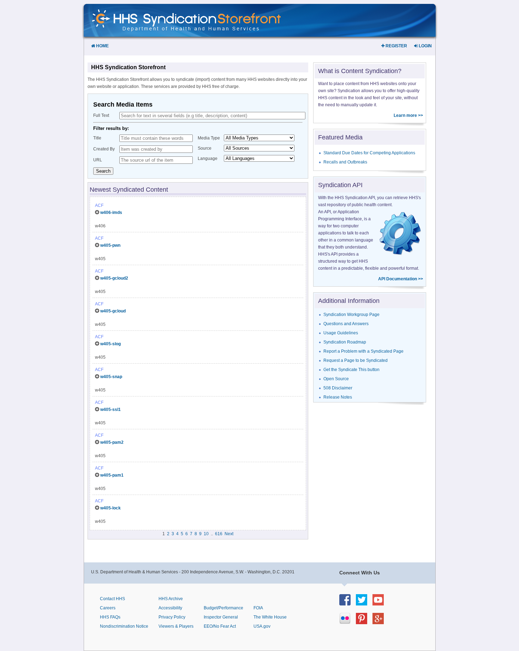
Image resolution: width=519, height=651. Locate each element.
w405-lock (110, 508)
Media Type (209, 138)
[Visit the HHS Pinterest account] (364, 622)
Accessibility (170, 607)
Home (102, 45)
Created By (104, 149)
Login (425, 45)
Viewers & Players (176, 626)
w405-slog (110, 343)
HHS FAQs (110, 617)
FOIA (258, 607)
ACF (99, 205)
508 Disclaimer (337, 388)
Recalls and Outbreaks (345, 162)
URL (97, 159)
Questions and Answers (346, 323)
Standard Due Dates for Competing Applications (369, 152)
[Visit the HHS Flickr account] (347, 622)
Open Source (336, 378)
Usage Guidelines (340, 332)
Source (204, 148)
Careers (107, 607)
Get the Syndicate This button (351, 369)
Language (207, 158)
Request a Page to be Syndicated (355, 360)
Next (229, 533)
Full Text (101, 115)
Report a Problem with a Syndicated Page (363, 351)
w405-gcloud (113, 311)
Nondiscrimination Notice (124, 626)
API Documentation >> (400, 278)
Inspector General (221, 617)
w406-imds (111, 212)
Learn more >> (408, 115)
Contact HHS (112, 598)
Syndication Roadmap (344, 342)
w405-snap (111, 376)
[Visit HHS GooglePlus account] (380, 622)
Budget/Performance (223, 607)
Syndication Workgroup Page (351, 314)
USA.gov (261, 626)
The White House (270, 617)
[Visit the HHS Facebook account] (347, 603)
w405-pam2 (112, 442)
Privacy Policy (172, 617)
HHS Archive (171, 598)
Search (103, 171)
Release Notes (337, 397)
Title (97, 138)
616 (218, 533)
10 (206, 533)
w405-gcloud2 (114, 278)
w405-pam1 (112, 475)
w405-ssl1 (110, 409)
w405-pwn (110, 245)
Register (395, 45)
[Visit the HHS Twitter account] (364, 603)
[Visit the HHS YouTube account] (380, 603)
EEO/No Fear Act (220, 626)
